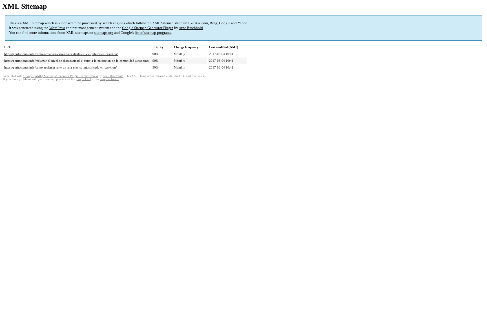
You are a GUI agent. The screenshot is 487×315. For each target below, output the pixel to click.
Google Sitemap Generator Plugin (147, 28)
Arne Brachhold (191, 28)
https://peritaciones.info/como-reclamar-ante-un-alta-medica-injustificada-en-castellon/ (60, 67)
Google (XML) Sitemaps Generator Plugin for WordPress (60, 76)
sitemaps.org (103, 32)
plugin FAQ (83, 79)
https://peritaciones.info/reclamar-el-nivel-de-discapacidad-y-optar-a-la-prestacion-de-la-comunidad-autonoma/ (76, 60)
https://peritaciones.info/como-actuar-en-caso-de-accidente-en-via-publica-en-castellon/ (61, 54)
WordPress (57, 28)
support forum (109, 79)
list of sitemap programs (153, 32)
